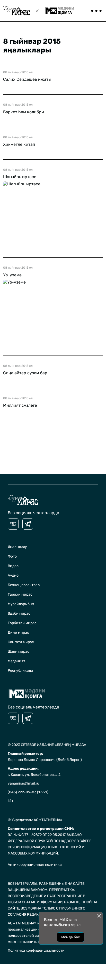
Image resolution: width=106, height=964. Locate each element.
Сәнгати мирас (21, 642)
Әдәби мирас (19, 613)
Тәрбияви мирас (22, 623)
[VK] (13, 524)
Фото (12, 556)
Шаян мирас (18, 651)
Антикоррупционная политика (35, 864)
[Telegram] (27, 524)
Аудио (13, 575)
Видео (13, 566)
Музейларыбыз (21, 604)
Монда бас (70, 937)
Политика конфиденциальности (36, 950)
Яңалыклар (17, 547)
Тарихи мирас (20, 594)
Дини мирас (18, 632)
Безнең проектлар (24, 585)
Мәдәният (16, 661)
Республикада (20, 670)
